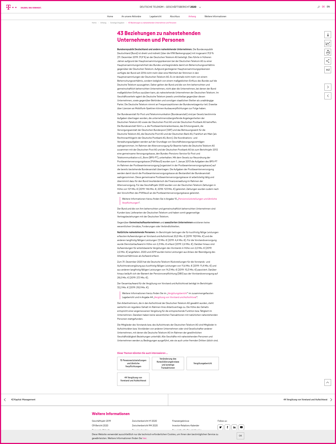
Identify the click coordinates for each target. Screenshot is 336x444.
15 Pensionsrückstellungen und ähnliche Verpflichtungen (133, 363)
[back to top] (327, 382)
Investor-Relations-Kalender (185, 425)
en (328, 7)
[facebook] (227, 427)
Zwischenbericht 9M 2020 (145, 425)
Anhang (103, 23)
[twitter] (220, 427)
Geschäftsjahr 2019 (101, 421)
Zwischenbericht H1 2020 (144, 421)
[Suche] (318, 7)
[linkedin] (234, 427)
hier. (145, 438)
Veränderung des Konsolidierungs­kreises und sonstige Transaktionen (168, 363)
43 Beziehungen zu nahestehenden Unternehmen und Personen (152, 23)
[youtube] (241, 427)
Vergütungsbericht (177, 293)
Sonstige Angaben (117, 23)
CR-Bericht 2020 (100, 425)
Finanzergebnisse (180, 421)
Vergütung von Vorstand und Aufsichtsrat (175, 297)
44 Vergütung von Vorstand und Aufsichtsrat (133, 379)
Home (94, 23)
